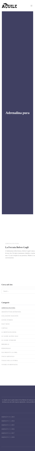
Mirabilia (5, 344)
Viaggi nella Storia (9, 360)
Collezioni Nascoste (9, 316)
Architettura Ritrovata (11, 312)
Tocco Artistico (7, 356)
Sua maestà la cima (9, 352)
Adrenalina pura (12, 243)
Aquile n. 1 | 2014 (7, 421)
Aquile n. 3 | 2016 (7, 429)
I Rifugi (4, 328)
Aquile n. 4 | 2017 (7, 433)
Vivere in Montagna (9, 364)
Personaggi (6, 348)
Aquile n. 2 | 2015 (7, 425)
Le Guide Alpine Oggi (9, 336)
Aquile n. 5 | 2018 (7, 437)
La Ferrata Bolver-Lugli (17, 247)
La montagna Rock (8, 332)
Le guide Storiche (8, 340)
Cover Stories (7, 320)
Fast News (5, 324)
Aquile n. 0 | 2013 (7, 417)
